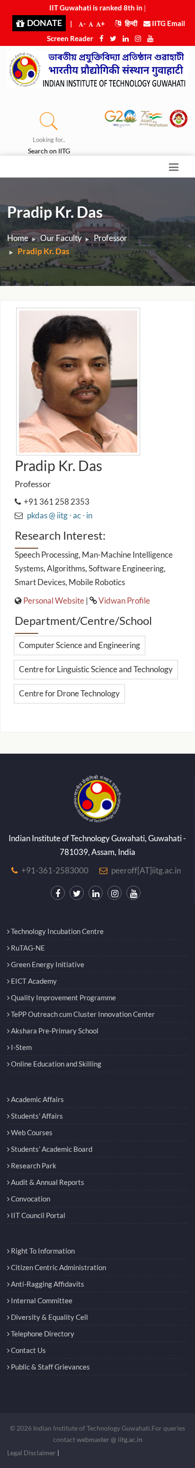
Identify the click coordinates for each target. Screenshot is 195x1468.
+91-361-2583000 (55, 870)
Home (17, 238)
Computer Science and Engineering (79, 645)
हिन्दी (130, 23)
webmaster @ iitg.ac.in (109, 1439)
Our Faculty (61, 238)
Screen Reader (70, 38)
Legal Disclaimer (31, 1453)
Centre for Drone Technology (69, 693)
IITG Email (168, 23)
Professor (110, 238)
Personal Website (53, 600)
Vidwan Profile (124, 600)
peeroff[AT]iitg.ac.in (146, 870)
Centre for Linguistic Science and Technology (96, 669)
